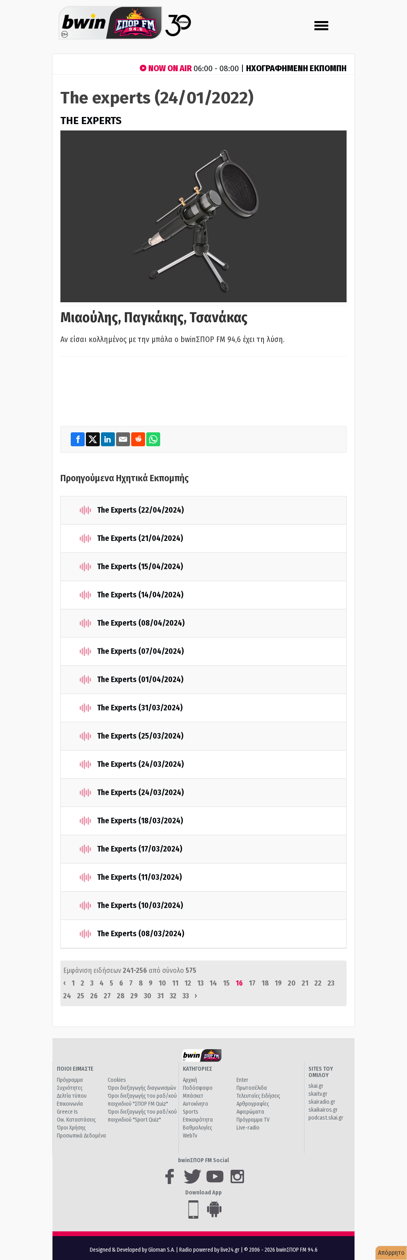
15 (226, 983)
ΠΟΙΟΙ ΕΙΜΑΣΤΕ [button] (75, 1069)
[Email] (123, 439)
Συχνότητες (70, 1088)
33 (185, 996)
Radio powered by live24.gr (210, 1249)
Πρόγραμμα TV (252, 1119)
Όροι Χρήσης (71, 1127)
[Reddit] (138, 439)
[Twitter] (93, 439)
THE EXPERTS (91, 121)
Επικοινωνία (70, 1104)
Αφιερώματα (250, 1111)
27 (107, 996)
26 (94, 996)
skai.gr (316, 1086)
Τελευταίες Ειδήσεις (258, 1096)
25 (80, 996)
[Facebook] (78, 439)
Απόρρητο (391, 1252)
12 (187, 983)
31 (160, 996)
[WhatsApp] (153, 439)
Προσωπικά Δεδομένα (81, 1135)
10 (162, 983)
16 (239, 983)
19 (278, 983)
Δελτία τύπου (72, 1096)
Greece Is (67, 1111)
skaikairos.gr (323, 1109)
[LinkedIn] (108, 439)
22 (318, 983)
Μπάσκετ (193, 1096)
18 (265, 983)
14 (213, 983)
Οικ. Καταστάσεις (76, 1119)
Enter (242, 1080)
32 (173, 996)
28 (120, 996)
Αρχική (190, 1080)
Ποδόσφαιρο (198, 1088)
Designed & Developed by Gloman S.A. (132, 1249)
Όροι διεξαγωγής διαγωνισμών (142, 1088)
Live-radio (248, 1127)
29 (134, 996)
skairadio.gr (321, 1102)
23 (331, 983)
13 (200, 983)
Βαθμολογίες (197, 1127)
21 (305, 983)
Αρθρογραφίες (252, 1104)
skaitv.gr (318, 1094)
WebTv (190, 1135)
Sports (190, 1111)
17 (252, 983)
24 (67, 996)
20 (292, 983)
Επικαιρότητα (198, 1119)
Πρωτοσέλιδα (251, 1088)
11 (175, 983)
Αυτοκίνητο (195, 1104)
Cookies (117, 1080)
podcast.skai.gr (325, 1117)
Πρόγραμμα (70, 1080)
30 (147, 996)
